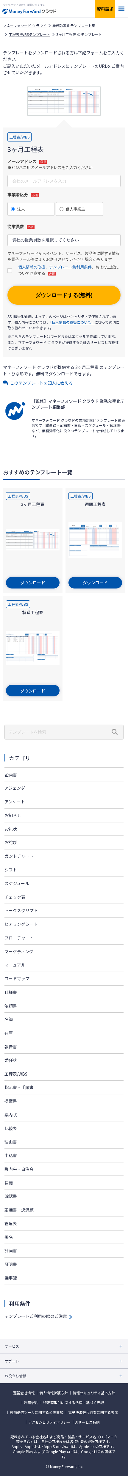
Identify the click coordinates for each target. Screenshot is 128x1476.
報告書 (10, 1046)
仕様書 (10, 992)
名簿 (8, 1019)
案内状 (10, 1115)
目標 (8, 1183)
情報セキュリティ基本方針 (94, 1392)
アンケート (14, 802)
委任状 (10, 1060)
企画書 (10, 775)
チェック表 (14, 897)
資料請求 (105, 9)
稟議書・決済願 (19, 1210)
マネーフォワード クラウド (24, 25)
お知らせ (12, 815)
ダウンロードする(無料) (64, 295)
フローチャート (19, 938)
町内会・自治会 (19, 1169)
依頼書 (10, 1006)
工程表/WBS (15, 1074)
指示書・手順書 (19, 1087)
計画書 (10, 1250)
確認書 (10, 1196)
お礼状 (10, 829)
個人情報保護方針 (53, 1392)
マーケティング (18, 951)
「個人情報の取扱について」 (72, 322)
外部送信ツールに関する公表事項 (36, 1412)
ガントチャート (19, 856)
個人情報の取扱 (31, 267)
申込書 (10, 1155)
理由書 (10, 1142)
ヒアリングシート (21, 924)
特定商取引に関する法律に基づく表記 (73, 1402)
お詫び (10, 842)
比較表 (10, 1128)
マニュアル (14, 965)
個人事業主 (75, 209)
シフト (10, 870)
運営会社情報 (24, 1392)
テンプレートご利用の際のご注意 (35, 1316)
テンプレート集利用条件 (70, 267)
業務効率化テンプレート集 (73, 25)
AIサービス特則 (87, 1422)
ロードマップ (16, 978)
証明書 (10, 1264)
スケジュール (16, 883)
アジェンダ (14, 788)
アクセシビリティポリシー (49, 1422)
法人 (21, 209)
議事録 (10, 1278)
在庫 (8, 1033)
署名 (8, 1237)
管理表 (10, 1223)
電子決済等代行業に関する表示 (93, 1412)
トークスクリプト (21, 910)
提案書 (10, 1101)
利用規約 (31, 1402)
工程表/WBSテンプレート (29, 34)
